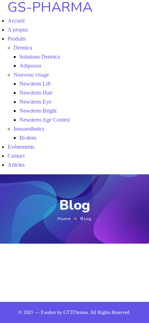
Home (64, 218)
